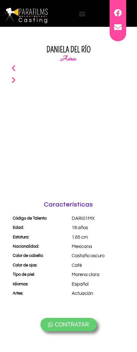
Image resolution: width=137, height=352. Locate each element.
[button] (82, 13)
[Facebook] (118, 13)
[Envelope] (118, 27)
